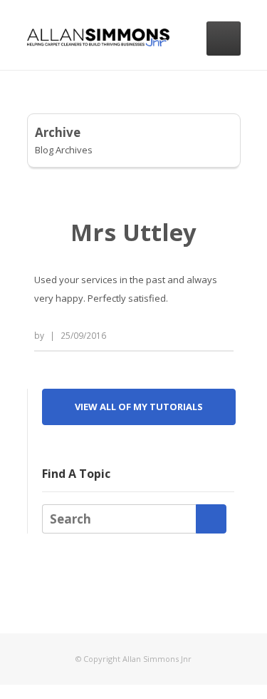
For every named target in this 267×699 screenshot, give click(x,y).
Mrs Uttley (133, 232)
